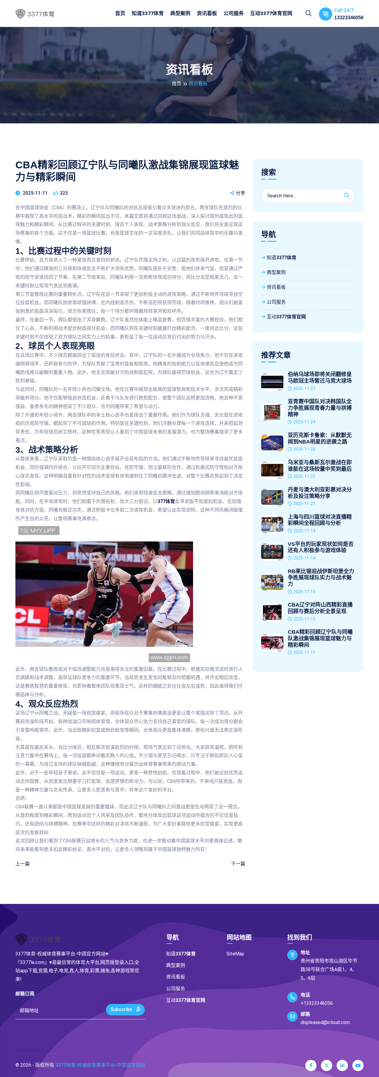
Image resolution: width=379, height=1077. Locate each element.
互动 (271, 13)
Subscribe (121, 1009)
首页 (120, 13)
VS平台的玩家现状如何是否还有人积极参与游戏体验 (321, 547)
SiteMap (235, 954)
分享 (240, 193)
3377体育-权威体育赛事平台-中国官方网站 (100, 1065)
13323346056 (349, 17)
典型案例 (180, 13)
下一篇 (238, 864)
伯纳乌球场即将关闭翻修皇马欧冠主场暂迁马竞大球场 (320, 377)
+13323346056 (317, 1003)
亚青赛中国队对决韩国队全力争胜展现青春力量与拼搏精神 (320, 408)
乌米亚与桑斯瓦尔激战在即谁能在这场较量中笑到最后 (320, 466)
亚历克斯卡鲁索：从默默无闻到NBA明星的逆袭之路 (320, 438)
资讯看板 (207, 13)
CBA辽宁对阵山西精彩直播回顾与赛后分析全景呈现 (320, 608)
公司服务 (234, 13)
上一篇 (22, 864)
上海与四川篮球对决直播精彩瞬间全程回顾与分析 (320, 520)
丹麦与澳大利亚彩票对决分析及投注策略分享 (320, 493)
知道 (148, 13)
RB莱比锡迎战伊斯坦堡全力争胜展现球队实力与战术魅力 (321, 577)
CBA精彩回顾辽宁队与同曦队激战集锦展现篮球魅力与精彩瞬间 (320, 638)
